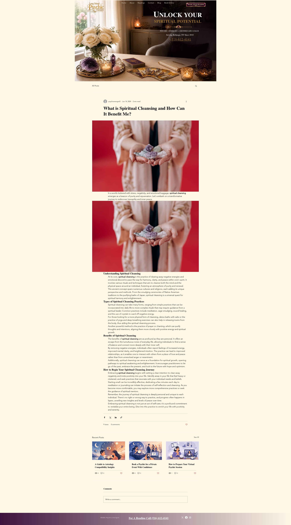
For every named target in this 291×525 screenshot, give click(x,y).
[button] (196, 86)
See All (196, 437)
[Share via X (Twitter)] (110, 417)
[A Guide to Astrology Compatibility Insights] (108, 450)
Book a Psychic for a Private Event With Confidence (144, 466)
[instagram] (190, 517)
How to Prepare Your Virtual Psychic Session (181, 466)
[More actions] (186, 101)
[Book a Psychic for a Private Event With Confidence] (145, 450)
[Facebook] (186, 517)
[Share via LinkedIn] (116, 417)
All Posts (95, 86)
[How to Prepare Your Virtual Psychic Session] (182, 450)
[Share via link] (121, 417)
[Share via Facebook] (104, 417)
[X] (182, 517)
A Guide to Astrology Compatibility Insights (105, 466)
